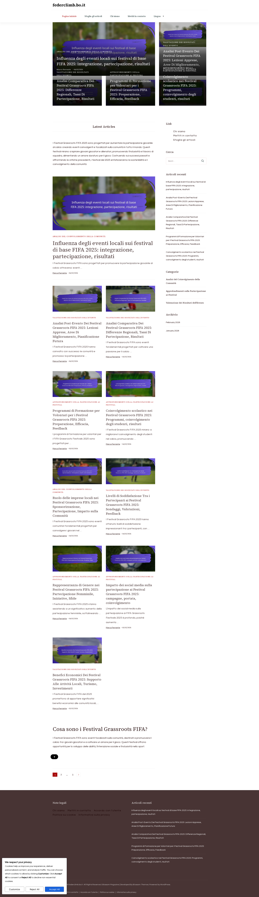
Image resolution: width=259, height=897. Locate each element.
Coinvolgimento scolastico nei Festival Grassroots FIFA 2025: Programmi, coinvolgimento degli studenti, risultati (180, 87)
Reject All (34, 889)
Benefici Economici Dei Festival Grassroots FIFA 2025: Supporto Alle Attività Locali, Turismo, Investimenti (77, 682)
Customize (14, 889)
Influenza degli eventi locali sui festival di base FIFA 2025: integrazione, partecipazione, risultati (103, 61)
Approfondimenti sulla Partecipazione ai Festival (126, 73)
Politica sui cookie (64, 815)
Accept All (54, 889)
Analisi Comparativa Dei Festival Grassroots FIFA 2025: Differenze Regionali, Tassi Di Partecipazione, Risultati (75, 90)
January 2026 (172, 331)
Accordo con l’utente (107, 810)
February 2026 (173, 322)
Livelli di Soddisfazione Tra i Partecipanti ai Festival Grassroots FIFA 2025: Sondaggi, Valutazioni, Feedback (128, 505)
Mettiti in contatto (137, 16)
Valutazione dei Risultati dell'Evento (179, 44)
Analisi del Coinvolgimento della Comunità (84, 51)
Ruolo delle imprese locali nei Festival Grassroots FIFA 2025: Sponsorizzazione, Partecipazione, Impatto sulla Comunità (76, 507)
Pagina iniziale (69, 16)
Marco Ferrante (60, 273)
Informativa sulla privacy (94, 815)
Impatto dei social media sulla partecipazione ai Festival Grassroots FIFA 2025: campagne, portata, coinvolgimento (129, 594)
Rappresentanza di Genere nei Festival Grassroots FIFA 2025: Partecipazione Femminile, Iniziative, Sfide (76, 592)
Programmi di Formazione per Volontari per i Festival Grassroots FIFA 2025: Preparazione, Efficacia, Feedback (130, 90)
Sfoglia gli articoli (93, 16)
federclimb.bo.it (69, 5)
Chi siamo (115, 16)
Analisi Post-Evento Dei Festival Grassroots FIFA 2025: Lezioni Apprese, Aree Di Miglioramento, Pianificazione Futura (77, 332)
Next (78, 775)
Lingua (157, 16)
